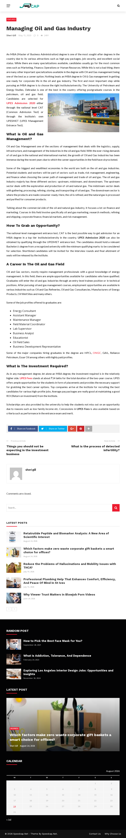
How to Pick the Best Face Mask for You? (52, 641)
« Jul (8, 819)
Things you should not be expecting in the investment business (27, 450)
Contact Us (95, 834)
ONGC (97, 352)
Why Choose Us (113, 834)
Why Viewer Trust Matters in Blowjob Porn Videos (59, 594)
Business (14, 728)
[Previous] (8, 609)
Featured (11, 19)
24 (14, 806)
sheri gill (11, 35)
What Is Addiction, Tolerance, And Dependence (57, 655)
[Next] (14, 609)
